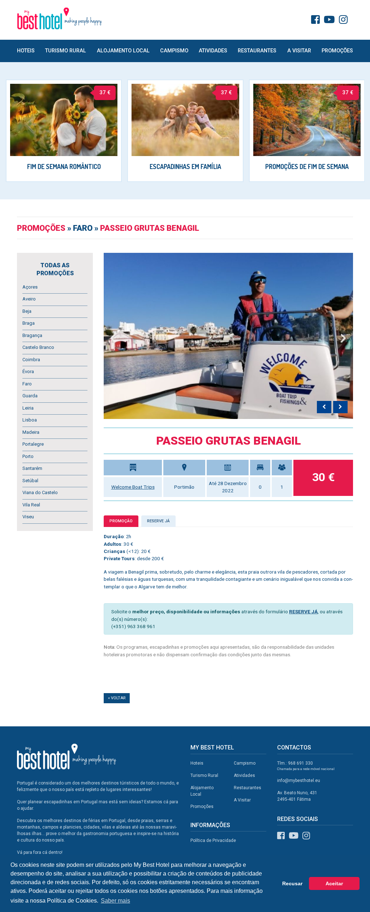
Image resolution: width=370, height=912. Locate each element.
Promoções (337, 51)
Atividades (213, 51)
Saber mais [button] (115, 901)
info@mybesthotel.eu (298, 780)
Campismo (174, 51)
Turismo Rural (65, 51)
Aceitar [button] (334, 883)
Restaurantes (257, 51)
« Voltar (116, 698)
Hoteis (26, 51)
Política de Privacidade (213, 840)
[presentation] (324, 407)
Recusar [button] (292, 883)
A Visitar (299, 51)
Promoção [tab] (121, 521)
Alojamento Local (123, 51)
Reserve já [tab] (158, 521)
